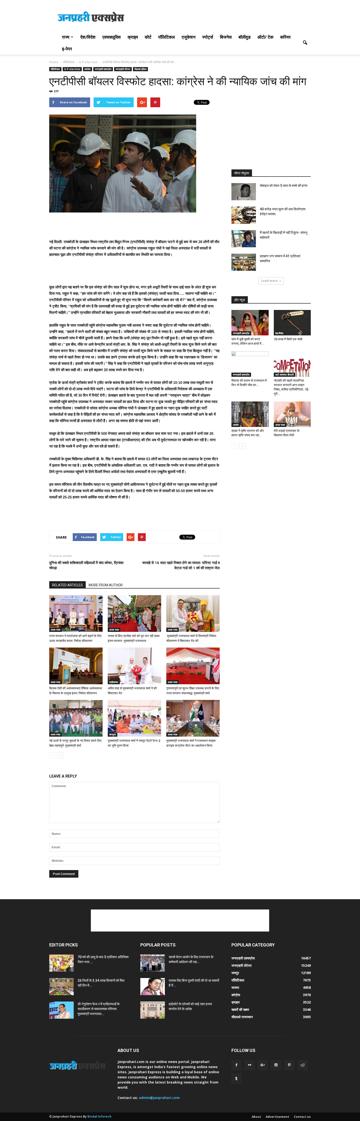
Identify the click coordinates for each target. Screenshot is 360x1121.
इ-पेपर (67, 49)
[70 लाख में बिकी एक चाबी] (292, 322)
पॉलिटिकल (166, 37)
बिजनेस (226, 37)
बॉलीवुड (245, 37)
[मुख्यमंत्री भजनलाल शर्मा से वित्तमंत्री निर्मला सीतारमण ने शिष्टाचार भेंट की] (193, 613)
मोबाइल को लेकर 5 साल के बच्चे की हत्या (283, 186)
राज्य (65, 37)
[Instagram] (276, 1065)
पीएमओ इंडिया (140, 69)
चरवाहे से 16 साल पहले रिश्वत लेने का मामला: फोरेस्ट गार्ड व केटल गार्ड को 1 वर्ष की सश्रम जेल (181, 565)
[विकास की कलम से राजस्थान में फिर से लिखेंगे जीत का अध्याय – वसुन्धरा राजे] (250, 364)
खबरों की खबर (240, 1009)
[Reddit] (302, 1065)
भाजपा (235, 987)
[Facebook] (236, 1065)
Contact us (302, 1117)
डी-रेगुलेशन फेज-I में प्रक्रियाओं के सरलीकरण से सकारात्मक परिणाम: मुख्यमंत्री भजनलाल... (99, 1009)
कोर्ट (148, 37)
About (256, 1117)
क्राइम (133, 37)
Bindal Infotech (99, 1116)
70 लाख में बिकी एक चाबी (288, 339)
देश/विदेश (88, 37)
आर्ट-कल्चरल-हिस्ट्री (284, 374)
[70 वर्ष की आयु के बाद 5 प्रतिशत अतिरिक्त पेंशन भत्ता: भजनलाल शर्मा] (61, 963)
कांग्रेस (87, 69)
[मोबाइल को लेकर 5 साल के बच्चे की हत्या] (243, 191)
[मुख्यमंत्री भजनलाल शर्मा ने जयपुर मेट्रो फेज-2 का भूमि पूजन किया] (134, 718)
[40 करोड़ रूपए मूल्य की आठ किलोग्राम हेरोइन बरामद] (243, 215)
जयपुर (235, 972)
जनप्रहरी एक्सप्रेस (103, 69)
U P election (72, 69)
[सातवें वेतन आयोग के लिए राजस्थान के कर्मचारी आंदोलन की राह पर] (152, 963)
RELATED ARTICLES (67, 585)
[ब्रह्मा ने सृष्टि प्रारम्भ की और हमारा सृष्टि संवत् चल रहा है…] (250, 414)
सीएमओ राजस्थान (242, 1017)
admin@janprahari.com (159, 1097)
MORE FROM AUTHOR (106, 585)
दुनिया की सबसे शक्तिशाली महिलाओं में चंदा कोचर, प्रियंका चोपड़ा (86, 565)
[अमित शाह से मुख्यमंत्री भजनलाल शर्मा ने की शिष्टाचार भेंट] (134, 666)
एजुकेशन (188, 37)
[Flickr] (249, 1065)
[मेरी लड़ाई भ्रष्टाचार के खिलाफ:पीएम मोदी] (292, 414)
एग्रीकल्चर (113, 682)
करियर (285, 37)
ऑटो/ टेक (265, 37)
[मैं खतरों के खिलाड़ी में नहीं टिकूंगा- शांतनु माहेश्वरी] (243, 238)
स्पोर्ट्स (207, 37)
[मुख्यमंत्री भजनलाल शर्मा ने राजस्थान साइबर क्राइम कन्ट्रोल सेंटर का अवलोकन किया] (193, 718)
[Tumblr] (236, 1079)
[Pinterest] (289, 1065)
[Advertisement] (221, 18)
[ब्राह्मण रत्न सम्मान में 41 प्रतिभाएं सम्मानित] (243, 262)
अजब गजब (55, 629)
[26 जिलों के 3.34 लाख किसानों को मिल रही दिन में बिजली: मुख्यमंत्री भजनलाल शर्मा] (61, 986)
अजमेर (236, 424)
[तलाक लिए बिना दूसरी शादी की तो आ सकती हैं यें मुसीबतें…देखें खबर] (152, 986)
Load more (269, 281)
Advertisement (277, 1117)
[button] (305, 43)
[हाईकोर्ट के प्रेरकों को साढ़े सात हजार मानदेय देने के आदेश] (152, 1010)
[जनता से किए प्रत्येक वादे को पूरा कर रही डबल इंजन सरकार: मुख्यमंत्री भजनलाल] (134, 613)
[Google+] (263, 1065)
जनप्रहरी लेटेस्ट (123, 69)
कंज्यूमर (112, 734)
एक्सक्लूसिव (111, 37)
